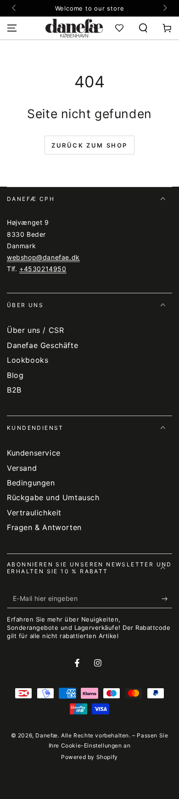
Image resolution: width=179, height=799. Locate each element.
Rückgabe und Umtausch (53, 497)
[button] (143, 28)
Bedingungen (31, 482)
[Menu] (12, 28)
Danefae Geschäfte (42, 345)
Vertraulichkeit (34, 512)
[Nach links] (14, 8)
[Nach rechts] (164, 8)
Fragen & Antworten (44, 527)
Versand (22, 468)
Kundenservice (34, 452)
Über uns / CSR (35, 330)
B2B (14, 389)
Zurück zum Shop (89, 145)
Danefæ (46, 735)
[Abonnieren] (167, 599)
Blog (15, 375)
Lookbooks (27, 360)
